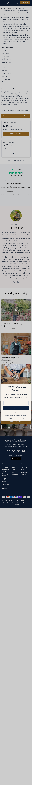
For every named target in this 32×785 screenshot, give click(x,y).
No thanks (16, 412)
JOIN (16, 408)
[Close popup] (28, 366)
